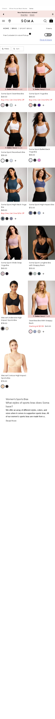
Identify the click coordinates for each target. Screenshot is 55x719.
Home (6, 28)
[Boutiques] (9, 20)
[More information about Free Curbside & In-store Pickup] (30, 33)
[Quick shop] (15, 105)
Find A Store (46, 40)
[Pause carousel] (52, 14)
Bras (14, 28)
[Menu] (3, 21)
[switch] (48, 34)
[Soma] (27, 21)
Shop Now (24, 15)
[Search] (45, 20)
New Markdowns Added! (27, 12)
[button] (51, 20)
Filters (6, 49)
